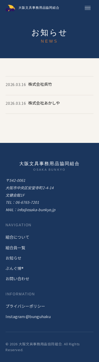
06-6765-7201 (27, 202)
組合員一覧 (15, 247)
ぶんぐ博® (14, 268)
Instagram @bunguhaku (28, 316)
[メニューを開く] (87, 8)
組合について (17, 237)
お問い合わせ (17, 278)
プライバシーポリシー (25, 306)
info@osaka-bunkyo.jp (36, 209)
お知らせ (13, 258)
